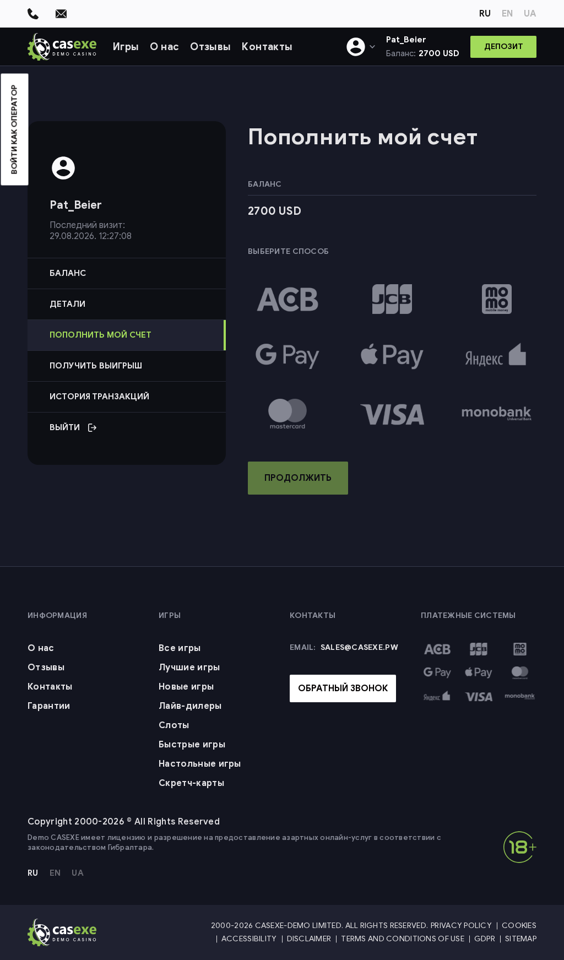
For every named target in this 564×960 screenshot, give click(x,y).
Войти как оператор (14, 130)
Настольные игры (200, 763)
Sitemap (520, 938)
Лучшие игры (189, 667)
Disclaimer (309, 938)
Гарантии (49, 706)
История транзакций (99, 397)
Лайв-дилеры (190, 706)
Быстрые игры (192, 744)
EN (507, 13)
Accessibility (249, 938)
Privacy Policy (461, 925)
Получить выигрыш (96, 366)
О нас (164, 47)
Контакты (267, 47)
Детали (67, 304)
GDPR (484, 938)
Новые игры (186, 686)
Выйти (123, 432)
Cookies (519, 925)
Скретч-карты (191, 783)
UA (530, 13)
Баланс (68, 273)
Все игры (180, 648)
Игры (126, 47)
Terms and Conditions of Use (402, 938)
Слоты (174, 725)
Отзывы (210, 47)
